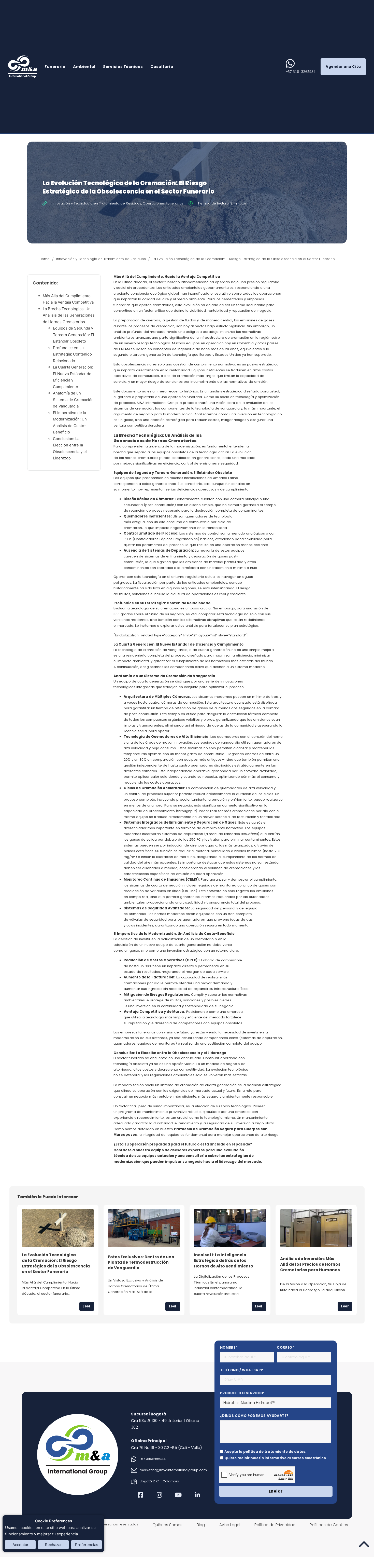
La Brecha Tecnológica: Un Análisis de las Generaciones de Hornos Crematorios (69, 315)
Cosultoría (161, 66)
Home (44, 258)
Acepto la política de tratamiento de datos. (265, 1451)
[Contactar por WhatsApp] (290, 63)
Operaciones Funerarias (163, 203)
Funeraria (55, 66)
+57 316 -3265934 (300, 72)
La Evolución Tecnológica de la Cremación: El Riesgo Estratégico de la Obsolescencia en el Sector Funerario (56, 1263)
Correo (284, 1347)
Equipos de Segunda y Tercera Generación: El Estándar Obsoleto (73, 335)
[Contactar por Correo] (134, 1470)
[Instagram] (159, 1495)
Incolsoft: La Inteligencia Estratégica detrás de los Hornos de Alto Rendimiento (223, 1260)
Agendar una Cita (343, 66)
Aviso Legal (229, 1524)
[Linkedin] (197, 1495)
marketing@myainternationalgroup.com (173, 1470)
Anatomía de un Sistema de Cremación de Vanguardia (73, 399)
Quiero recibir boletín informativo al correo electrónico (275, 1458)
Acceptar (20, 1544)
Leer (87, 1306)
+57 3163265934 (152, 1458)
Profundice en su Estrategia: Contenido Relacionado (72, 354)
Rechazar (53, 1544)
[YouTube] (178, 1495)
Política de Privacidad (274, 1524)
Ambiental (84, 66)
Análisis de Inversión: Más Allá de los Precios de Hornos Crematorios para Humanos (310, 1264)
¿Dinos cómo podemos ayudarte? (254, 1415)
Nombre (227, 1347)
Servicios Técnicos (123, 66)
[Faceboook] (140, 1495)
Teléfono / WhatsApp (241, 1370)
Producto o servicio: (242, 1393)
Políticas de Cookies (329, 1524)
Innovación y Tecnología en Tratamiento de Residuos (96, 203)
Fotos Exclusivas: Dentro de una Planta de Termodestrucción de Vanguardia (141, 1262)
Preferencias (86, 1544)
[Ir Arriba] (364, 1544)
